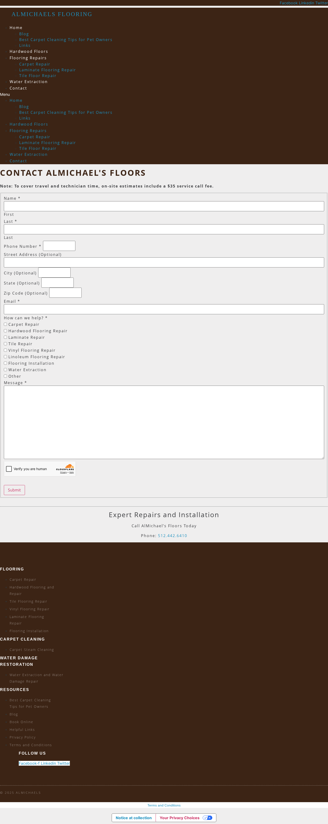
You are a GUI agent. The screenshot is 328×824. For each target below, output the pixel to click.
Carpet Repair (34, 64)
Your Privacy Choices (180, 817)
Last (10, 221)
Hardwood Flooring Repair (37, 331)
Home (16, 27)
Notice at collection (134, 817)
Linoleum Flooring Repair (36, 357)
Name (12, 198)
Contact (18, 88)
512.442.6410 (172, 535)
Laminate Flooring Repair (47, 70)
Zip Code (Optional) (26, 293)
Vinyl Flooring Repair (31, 350)
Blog (24, 33)
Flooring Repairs (28, 58)
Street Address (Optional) (33, 254)
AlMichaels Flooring (52, 14)
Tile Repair (20, 344)
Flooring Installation (31, 363)
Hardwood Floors (29, 51)
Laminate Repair (26, 337)
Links (25, 45)
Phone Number (23, 246)
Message (15, 383)
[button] (112, 94)
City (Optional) (20, 273)
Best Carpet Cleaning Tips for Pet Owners (66, 39)
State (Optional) (22, 283)
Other (14, 376)
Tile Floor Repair (38, 75)
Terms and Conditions (164, 805)
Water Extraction (29, 81)
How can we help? (26, 318)
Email (12, 301)
